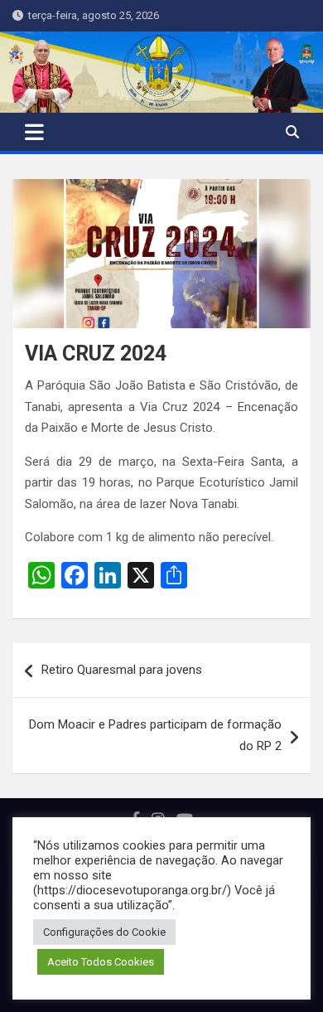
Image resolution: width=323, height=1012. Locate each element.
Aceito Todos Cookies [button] (100, 962)
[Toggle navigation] (34, 132)
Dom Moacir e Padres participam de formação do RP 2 (155, 735)
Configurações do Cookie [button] (104, 932)
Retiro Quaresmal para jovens (121, 669)
